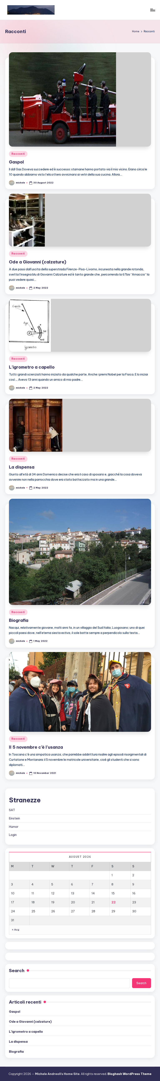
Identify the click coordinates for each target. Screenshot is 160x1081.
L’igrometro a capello (32, 367)
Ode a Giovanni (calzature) (37, 261)
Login (13, 835)
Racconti (18, 153)
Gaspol (16, 162)
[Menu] (152, 10)
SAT (12, 810)
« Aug (15, 929)
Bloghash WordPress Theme (129, 1074)
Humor (13, 827)
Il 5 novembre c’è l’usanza (36, 747)
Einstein (14, 818)
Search (16, 970)
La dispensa (21, 467)
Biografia (18, 620)
